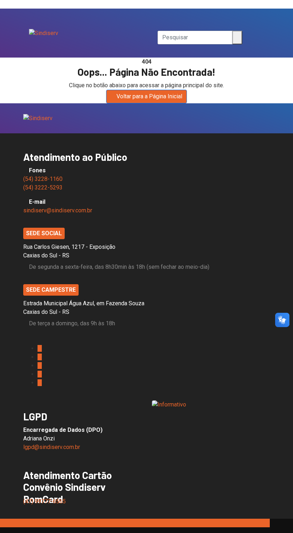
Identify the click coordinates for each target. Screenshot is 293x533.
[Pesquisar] (159, 15)
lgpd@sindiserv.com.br (51, 447)
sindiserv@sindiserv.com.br (57, 210)
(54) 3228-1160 (43, 179)
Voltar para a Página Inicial (149, 96)
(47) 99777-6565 (45, 501)
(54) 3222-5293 (43, 187)
